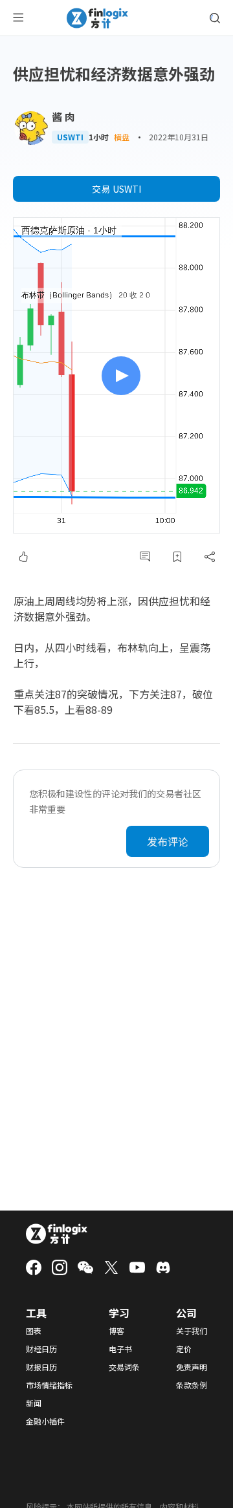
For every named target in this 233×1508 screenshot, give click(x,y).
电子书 (120, 1349)
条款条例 (191, 1385)
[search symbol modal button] (215, 18)
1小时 (99, 137)
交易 (116, 188)
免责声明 (191, 1367)
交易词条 (124, 1367)
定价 (184, 1349)
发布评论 (167, 841)
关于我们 (191, 1331)
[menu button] (18, 18)
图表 (33, 1331)
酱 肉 (63, 116)
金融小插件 (45, 1421)
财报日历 (41, 1367)
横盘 (121, 136)
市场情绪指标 (49, 1385)
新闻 (33, 1403)
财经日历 (41, 1349)
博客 (116, 1331)
